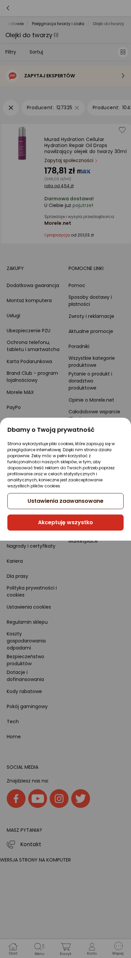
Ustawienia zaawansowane (65, 501)
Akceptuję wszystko (65, 522)
